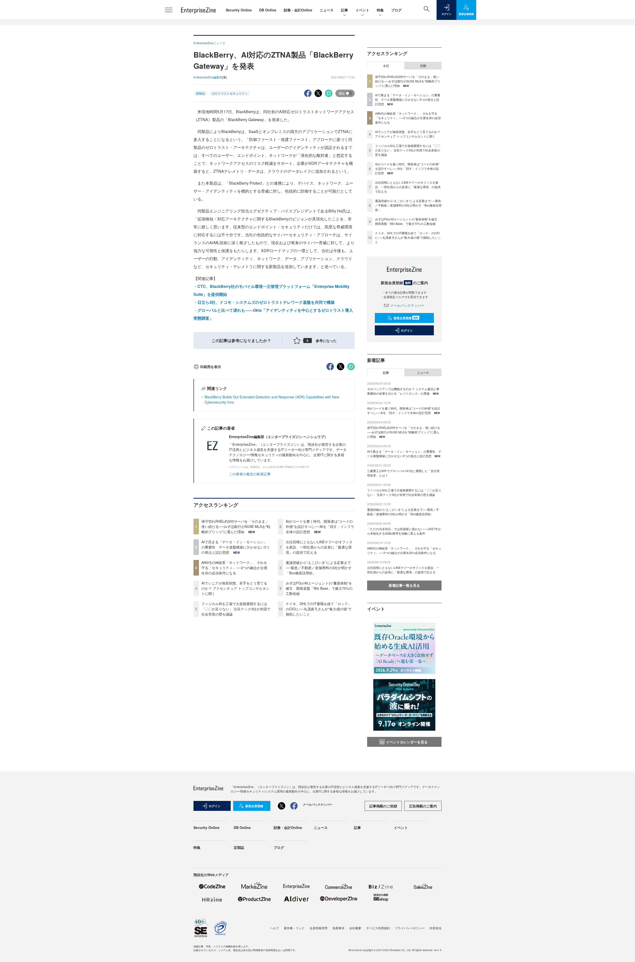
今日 (386, 66)
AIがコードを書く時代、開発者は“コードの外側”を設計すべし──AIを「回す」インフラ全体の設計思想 (320, 526)
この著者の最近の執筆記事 (250, 473)
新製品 (200, 93)
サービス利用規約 (378, 928)
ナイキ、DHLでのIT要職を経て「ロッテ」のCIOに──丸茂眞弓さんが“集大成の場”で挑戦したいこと (318, 609)
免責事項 (338, 928)
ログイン (407, 330)
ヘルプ (274, 928)
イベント (362, 9)
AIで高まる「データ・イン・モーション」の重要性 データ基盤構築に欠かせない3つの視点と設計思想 (235, 547)
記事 (344, 9)
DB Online (267, 9)
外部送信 (436, 928)
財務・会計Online (298, 9)
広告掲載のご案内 (423, 805)
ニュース (327, 9)
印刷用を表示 (210, 366)
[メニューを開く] (169, 10)
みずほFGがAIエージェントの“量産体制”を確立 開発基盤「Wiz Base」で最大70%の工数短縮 (319, 588)
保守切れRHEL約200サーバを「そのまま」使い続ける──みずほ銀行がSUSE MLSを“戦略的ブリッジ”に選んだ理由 (235, 526)
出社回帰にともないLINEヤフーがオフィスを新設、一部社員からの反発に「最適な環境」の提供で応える (319, 547)
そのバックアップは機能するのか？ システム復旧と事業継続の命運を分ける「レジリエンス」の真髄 (403, 391)
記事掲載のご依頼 (383, 805)
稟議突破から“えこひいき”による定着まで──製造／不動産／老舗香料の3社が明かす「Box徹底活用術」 (319, 567)
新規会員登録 (406, 318)
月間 (423, 66)
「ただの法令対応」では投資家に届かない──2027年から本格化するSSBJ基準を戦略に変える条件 (404, 531)
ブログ (396, 9)
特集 (380, 9)
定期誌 (239, 847)
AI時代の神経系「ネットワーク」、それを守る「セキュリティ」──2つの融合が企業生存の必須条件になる (234, 567)
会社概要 (355, 928)
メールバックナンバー (407, 305)
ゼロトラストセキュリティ (230, 93)
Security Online (239, 9)
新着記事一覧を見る (404, 585)
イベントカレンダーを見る (407, 741)
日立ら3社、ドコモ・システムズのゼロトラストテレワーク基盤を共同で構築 (266, 302)
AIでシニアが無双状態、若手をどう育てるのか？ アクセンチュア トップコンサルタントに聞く (235, 588)
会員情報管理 (318, 928)
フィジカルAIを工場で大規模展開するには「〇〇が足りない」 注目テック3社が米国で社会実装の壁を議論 (235, 609)
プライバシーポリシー (410, 928)
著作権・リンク (294, 928)
